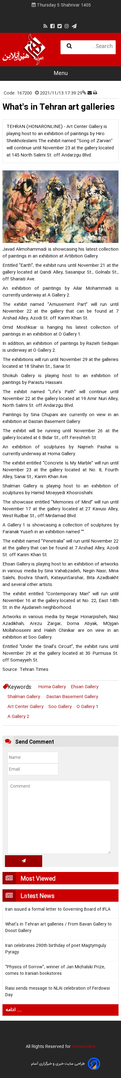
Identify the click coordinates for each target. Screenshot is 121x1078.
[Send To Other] (90, 93)
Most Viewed (38, 879)
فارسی (19, 58)
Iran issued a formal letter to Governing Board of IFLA (57, 909)
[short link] (84, 93)
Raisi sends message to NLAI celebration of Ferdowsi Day (57, 991)
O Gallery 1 (87, 707)
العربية (38, 58)
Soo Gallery (60, 707)
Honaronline (84, 1046)
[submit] (23, 861)
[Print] (95, 93)
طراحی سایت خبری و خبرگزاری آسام (58, 1064)
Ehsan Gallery (84, 687)
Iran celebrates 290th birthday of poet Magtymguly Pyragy (55, 949)
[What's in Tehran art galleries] (60, 206)
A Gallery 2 (18, 716)
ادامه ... (14, 1010)
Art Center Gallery (25, 707)
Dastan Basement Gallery (72, 697)
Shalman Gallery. (24, 697)
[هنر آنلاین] (23, 49)
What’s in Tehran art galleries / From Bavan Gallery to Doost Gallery (58, 927)
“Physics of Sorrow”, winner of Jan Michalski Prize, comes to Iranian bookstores (55, 970)
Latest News (37, 896)
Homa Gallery (52, 687)
